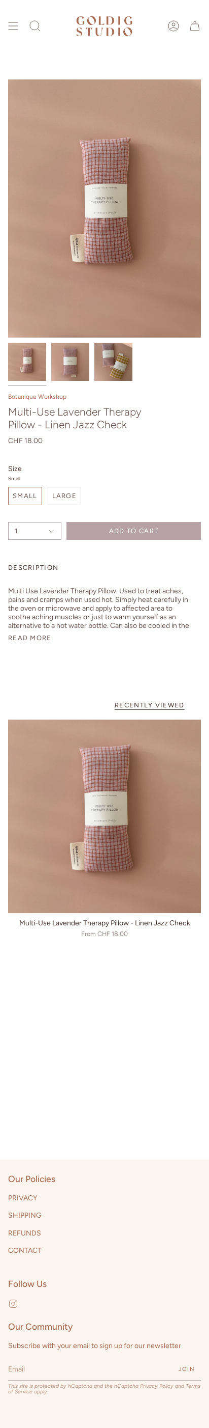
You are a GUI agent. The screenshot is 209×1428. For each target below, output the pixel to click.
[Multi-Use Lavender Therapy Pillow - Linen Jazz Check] (104, 816)
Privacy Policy (156, 1386)
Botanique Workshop (37, 396)
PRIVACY (22, 1198)
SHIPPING (25, 1215)
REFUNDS (24, 1233)
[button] (35, 26)
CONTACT (25, 1250)
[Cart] (195, 26)
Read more (30, 638)
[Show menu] (13, 26)
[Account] (173, 26)
